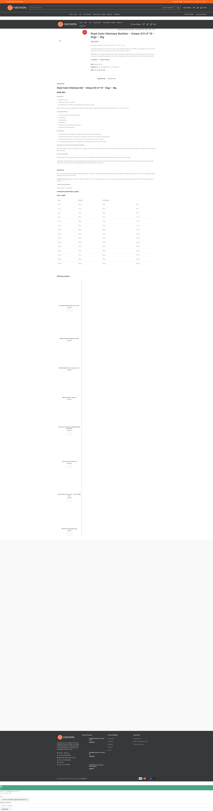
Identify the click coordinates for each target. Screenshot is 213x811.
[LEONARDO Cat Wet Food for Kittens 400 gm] (85, 768)
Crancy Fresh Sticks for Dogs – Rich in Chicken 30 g (69, 495)
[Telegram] (181, 2)
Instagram (110, 744)
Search (178, 8)
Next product (155, 29)
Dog (96, 29)
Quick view (79, 287)
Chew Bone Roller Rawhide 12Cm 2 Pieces (69, 305)
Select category (168, 7)
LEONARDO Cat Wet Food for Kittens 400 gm (96, 765)
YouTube (110, 747)
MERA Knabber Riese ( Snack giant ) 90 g (69, 368)
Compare (95, 59)
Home (92, 29)
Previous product (152, 29)
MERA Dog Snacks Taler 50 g (69, 397)
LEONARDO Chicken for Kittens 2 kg (97, 753)
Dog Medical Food (111, 29)
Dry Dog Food (102, 29)
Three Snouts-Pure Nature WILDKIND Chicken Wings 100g (69, 427)
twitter (109, 750)
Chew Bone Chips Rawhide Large (69, 529)
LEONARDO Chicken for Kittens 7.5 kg (96, 739)
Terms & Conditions (138, 744)
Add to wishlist (105, 59)
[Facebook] (173, 2)
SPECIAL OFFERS (189, 14)
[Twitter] (175, 2)
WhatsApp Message (5, 802)
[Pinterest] (177, 2)
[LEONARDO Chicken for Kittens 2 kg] (85, 757)
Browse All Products (201, 14)
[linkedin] (179, 2)
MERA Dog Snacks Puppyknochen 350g (69, 338)
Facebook (110, 741)
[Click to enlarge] (60, 41)
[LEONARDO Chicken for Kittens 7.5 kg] (85, 743)
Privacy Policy (137, 738)
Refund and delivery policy (140, 741)
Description (101, 79)
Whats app (111, 738)
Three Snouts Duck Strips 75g (69, 461)
